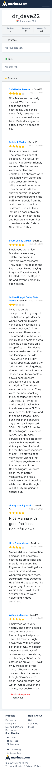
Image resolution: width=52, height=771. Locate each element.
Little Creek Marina (19, 543)
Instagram (14, 744)
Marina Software (14, 726)
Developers (11, 730)
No (35, 132)
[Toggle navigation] (46, 4)
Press (31, 726)
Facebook (14, 741)
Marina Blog (16, 749)
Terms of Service (14, 766)
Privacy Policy (33, 766)
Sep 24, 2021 (36, 300)
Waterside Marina (18, 615)
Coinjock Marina (17, 142)
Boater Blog (15, 753)
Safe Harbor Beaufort (20, 89)
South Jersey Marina (20, 240)
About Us (33, 723)
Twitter (13, 737)
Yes (30, 132)
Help (30, 720)
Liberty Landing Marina (21, 505)
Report (39, 135)
